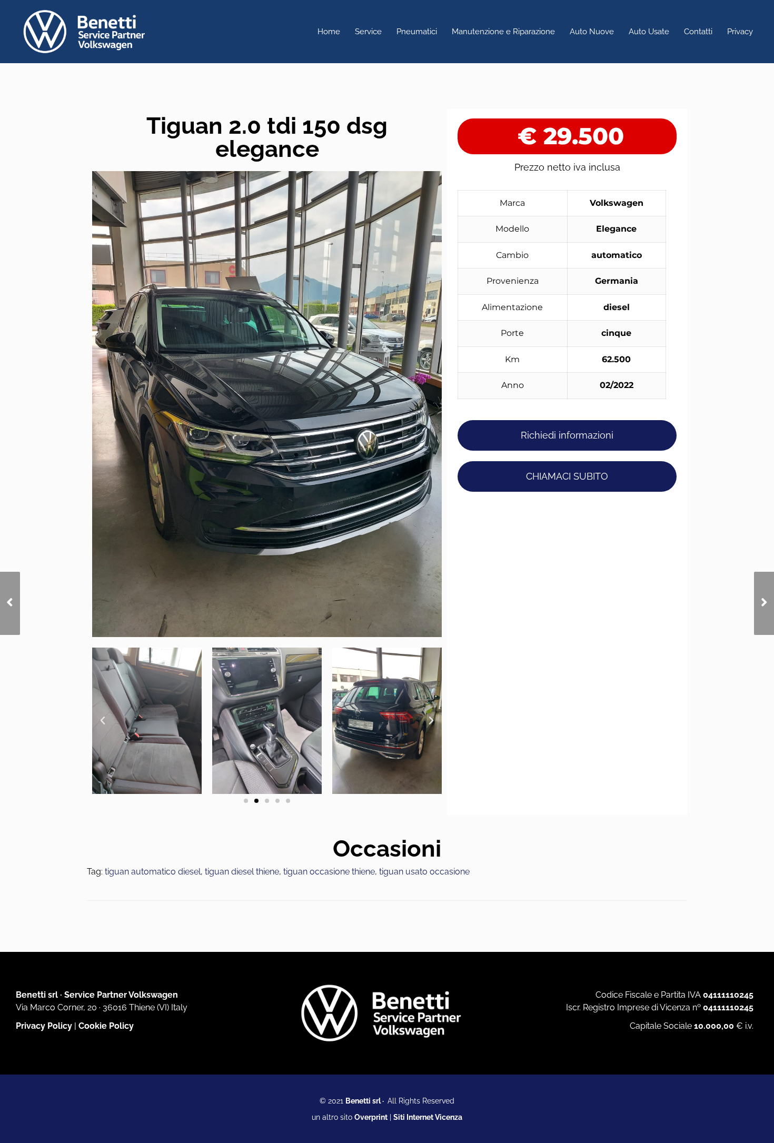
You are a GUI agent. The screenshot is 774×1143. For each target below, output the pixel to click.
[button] (102, 720)
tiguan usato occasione (424, 872)
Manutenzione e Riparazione (503, 31)
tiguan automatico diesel (153, 872)
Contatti (698, 31)
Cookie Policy (106, 1026)
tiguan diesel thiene (242, 872)
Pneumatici (416, 31)
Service (368, 31)
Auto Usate (649, 31)
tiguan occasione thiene (329, 872)
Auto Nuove (592, 31)
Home (328, 31)
